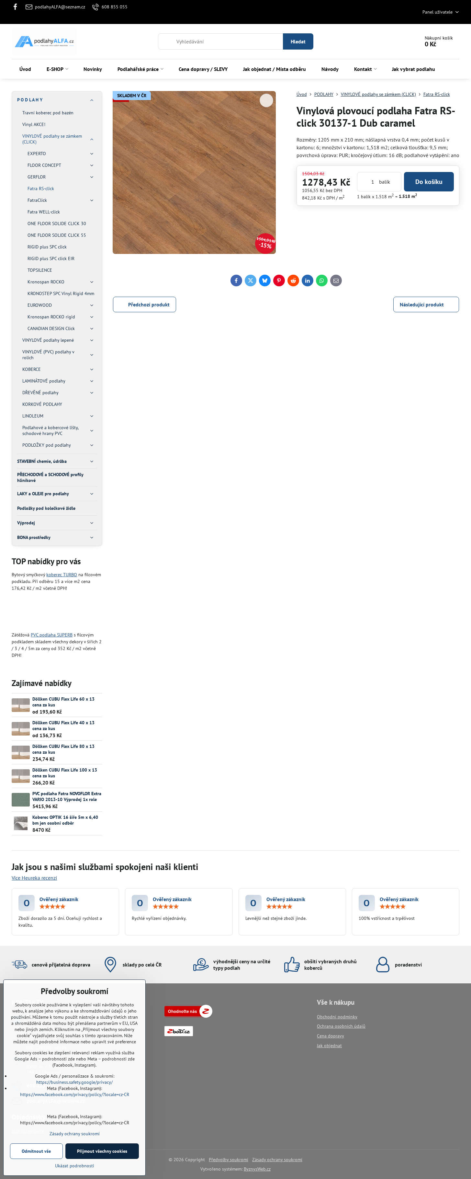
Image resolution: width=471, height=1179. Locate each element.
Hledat (298, 41)
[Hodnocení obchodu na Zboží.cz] (188, 1016)
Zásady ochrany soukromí (277, 1159)
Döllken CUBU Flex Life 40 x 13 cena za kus (63, 725)
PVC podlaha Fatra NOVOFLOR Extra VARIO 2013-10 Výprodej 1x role (66, 796)
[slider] (52, 906)
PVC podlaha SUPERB (52, 635)
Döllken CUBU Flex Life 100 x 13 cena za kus (64, 773)
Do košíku (429, 181)
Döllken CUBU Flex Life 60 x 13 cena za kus (63, 702)
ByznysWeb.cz (257, 1169)
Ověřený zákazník (58, 899)
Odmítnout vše (36, 1151)
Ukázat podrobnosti (74, 1166)
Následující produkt (422, 304)
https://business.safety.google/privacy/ (74, 1082)
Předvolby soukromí (228, 1159)
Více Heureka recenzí (34, 878)
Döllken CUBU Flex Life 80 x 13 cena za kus (63, 749)
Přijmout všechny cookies (102, 1151)
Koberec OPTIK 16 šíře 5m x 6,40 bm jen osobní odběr (65, 820)
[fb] (17, 7)
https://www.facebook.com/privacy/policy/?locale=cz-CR (74, 1094)
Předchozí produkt (149, 304)
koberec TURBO (61, 575)
